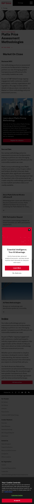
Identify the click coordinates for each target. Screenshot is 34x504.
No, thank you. (17, 273)
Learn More (17, 268)
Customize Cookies (17, 495)
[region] (17, 490)
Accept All (17, 500)
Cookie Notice (8, 492)
